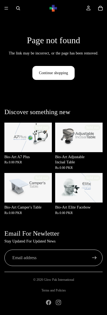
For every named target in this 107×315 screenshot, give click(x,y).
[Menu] (6, 8)
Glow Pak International (59, 280)
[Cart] (100, 8)
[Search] (18, 8)
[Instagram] (58, 302)
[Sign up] (94, 258)
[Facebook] (48, 302)
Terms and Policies (53, 290)
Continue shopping (53, 73)
